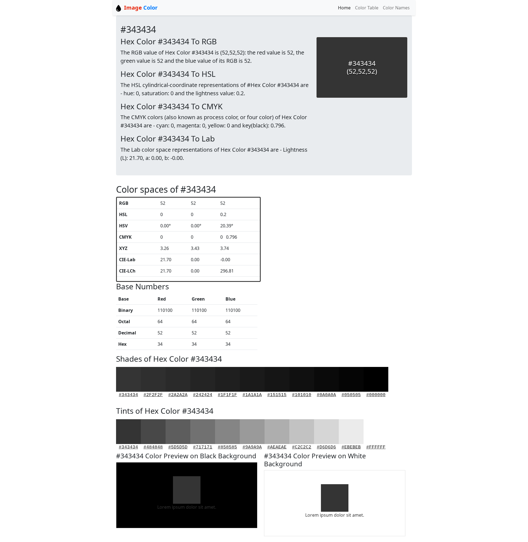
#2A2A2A (178, 395)
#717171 (202, 447)
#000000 (376, 395)
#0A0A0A (326, 395)
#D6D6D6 (326, 447)
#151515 (277, 395)
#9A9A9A (252, 447)
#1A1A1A (252, 395)
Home (344, 8)
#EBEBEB (351, 447)
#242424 (202, 395)
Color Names (396, 8)
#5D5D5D (178, 447)
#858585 (227, 447)
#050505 (351, 395)
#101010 (301, 395)
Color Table (366, 8)
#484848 (153, 447)
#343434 (128, 395)
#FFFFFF (376, 447)
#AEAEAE (277, 447)
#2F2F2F (153, 395)
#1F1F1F (227, 395)
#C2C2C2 (301, 447)
